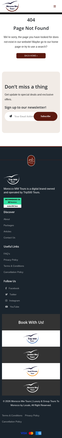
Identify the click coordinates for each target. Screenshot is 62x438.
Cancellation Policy (13, 272)
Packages (9, 225)
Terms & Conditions (14, 266)
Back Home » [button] (31, 55)
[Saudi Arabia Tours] (31, 371)
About (7, 219)
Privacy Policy (11, 259)
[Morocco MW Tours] (31, 387)
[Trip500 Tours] (31, 338)
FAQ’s (7, 253)
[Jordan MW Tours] (31, 354)
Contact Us (9, 237)
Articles (7, 231)
